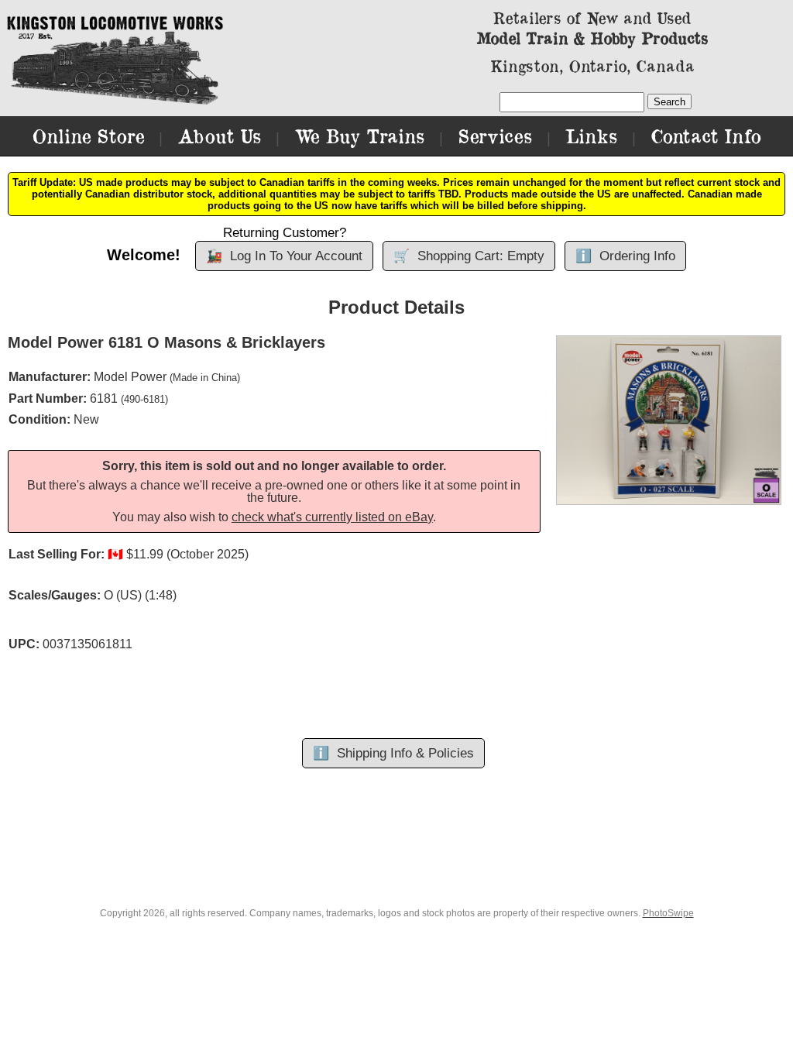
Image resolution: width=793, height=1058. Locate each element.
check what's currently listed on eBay (332, 517)
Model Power (130, 376)
